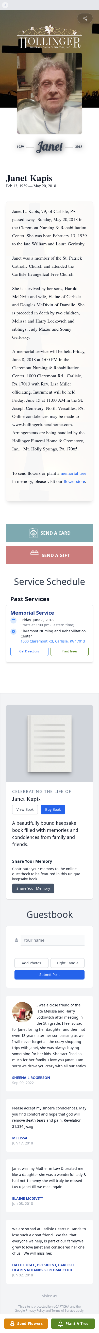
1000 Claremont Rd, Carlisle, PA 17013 (53, 641)
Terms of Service (63, 1310)
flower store (74, 481)
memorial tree (73, 473)
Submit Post (49, 974)
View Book (25, 809)
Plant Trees (69, 651)
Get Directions (29, 651)
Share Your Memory (33, 888)
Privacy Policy (35, 1310)
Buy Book (53, 809)
